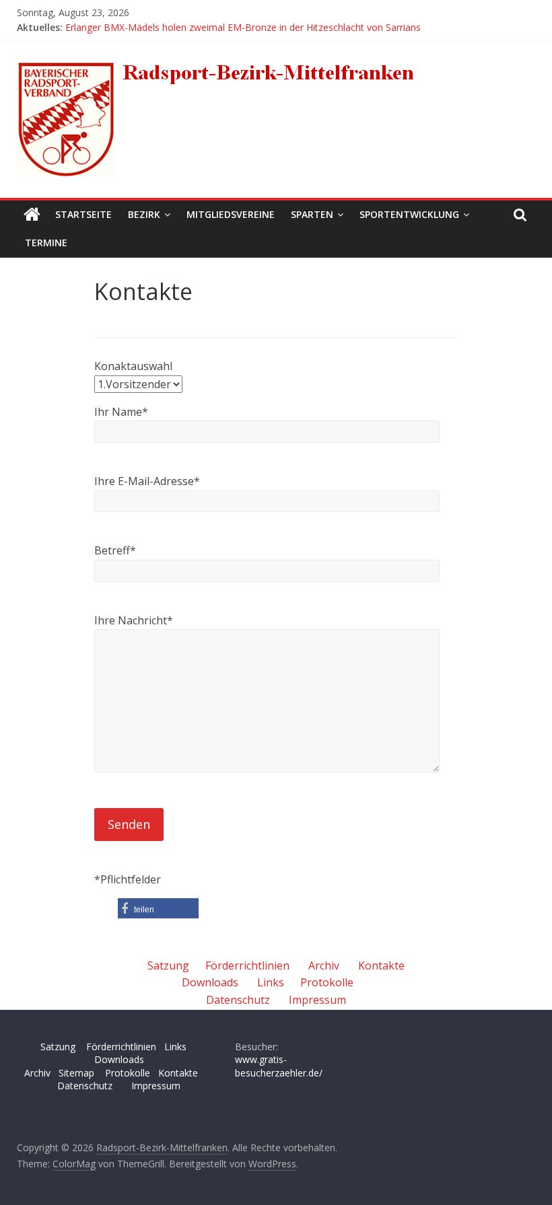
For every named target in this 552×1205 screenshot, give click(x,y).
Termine (46, 242)
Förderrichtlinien (247, 965)
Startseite (83, 214)
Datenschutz (238, 999)
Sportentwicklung (409, 214)
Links (270, 982)
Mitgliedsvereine (230, 214)
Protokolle (326, 982)
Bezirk (144, 214)
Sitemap (76, 1072)
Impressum (317, 999)
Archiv (323, 965)
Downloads (210, 982)
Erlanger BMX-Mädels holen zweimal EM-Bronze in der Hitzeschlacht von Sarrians (243, 27)
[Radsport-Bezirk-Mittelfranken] (32, 214)
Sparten (312, 214)
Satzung (168, 965)
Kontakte (381, 965)
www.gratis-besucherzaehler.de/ (278, 1066)
